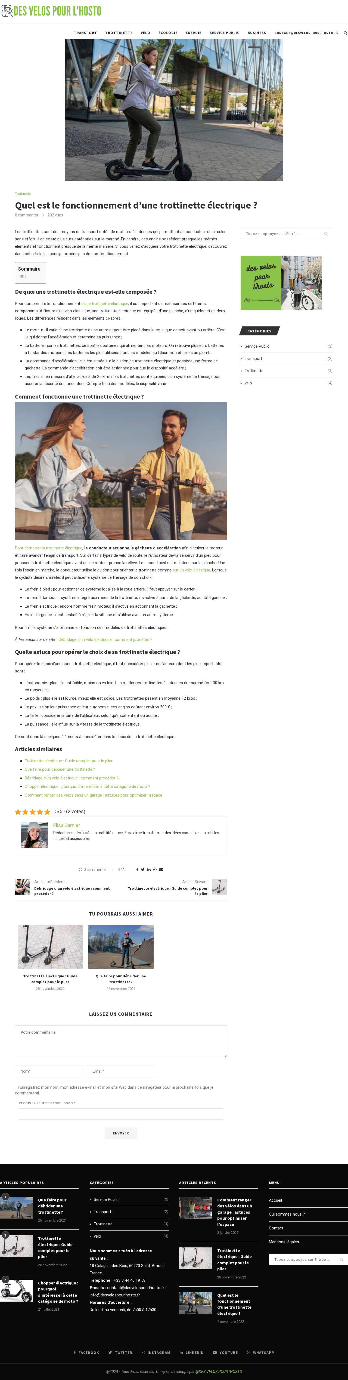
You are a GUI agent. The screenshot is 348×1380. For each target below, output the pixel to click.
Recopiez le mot (47, 1103)
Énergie (193, 32)
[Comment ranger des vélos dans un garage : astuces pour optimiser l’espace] (195, 1208)
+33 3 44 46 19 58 (129, 1280)
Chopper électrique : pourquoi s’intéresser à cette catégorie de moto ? (87, 786)
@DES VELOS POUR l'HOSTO (218, 1371)
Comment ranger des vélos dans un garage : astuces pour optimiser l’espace (93, 795)
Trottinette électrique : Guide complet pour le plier (69, 760)
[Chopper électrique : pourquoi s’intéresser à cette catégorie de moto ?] (16, 1291)
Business (257, 32)
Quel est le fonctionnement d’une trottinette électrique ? (234, 1304)
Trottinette (119, 32)
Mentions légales (284, 1242)
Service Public (225, 32)
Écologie (168, 32)
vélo (145, 32)
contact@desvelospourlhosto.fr (306, 33)
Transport (85, 32)
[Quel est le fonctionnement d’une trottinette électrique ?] (195, 1303)
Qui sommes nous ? (287, 1214)
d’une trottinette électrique (104, 303)
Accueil (275, 1200)
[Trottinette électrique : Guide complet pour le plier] (50, 947)
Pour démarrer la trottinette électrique (48, 548)
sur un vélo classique (191, 570)
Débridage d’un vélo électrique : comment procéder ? (106, 639)
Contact (276, 1228)
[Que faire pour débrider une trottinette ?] (121, 947)
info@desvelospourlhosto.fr (115, 1295)
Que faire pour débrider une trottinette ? (60, 769)
